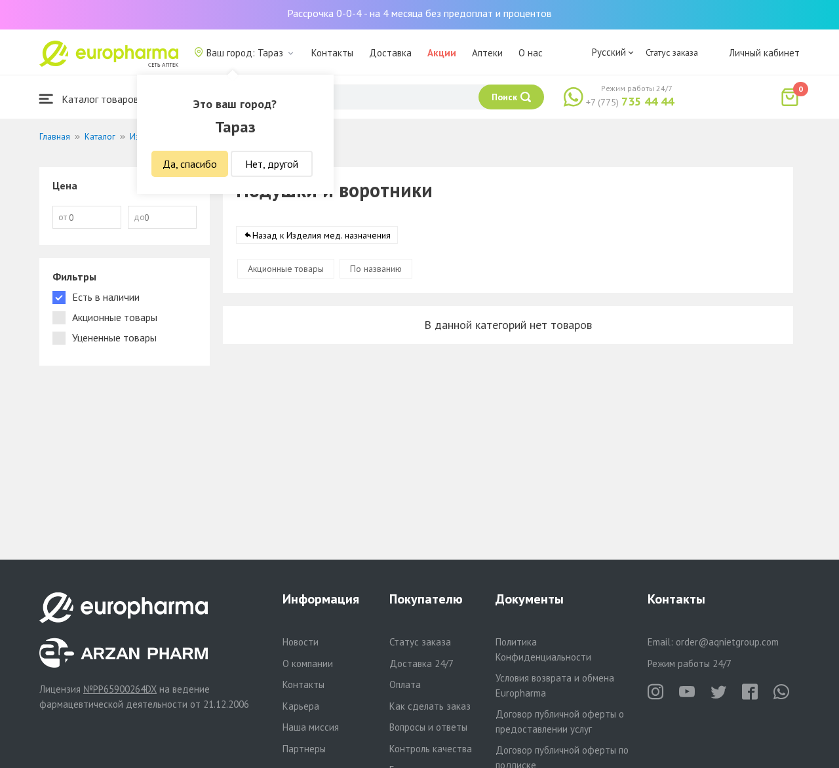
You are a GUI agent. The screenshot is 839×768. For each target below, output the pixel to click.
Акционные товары (286, 269)
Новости (301, 642)
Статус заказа (672, 52)
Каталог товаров (99, 99)
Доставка (390, 53)
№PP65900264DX (120, 689)
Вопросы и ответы (428, 727)
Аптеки (487, 53)
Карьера (301, 706)
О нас (530, 53)
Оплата (405, 684)
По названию (376, 269)
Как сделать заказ (430, 706)
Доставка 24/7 (421, 663)
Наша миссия (311, 727)
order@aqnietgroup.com (727, 642)
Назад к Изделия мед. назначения (321, 235)
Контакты (332, 53)
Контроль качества (430, 748)
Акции (441, 53)
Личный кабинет (764, 53)
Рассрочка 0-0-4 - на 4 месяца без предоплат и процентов (419, 13)
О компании (308, 663)
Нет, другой (271, 163)
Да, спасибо (190, 163)
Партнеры (304, 748)
